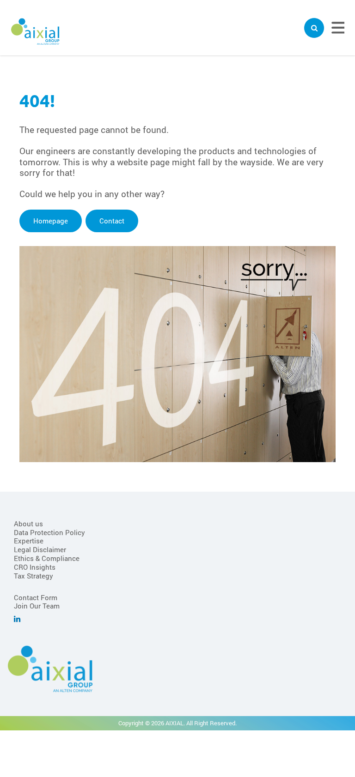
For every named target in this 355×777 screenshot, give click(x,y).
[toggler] (314, 28)
